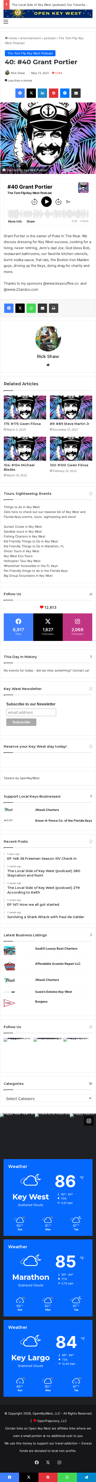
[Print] (53, 308)
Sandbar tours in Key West (23, 531)
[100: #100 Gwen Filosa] (71, 449)
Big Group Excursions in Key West (28, 575)
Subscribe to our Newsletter (30, 704)
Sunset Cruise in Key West (23, 526)
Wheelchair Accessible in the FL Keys (31, 566)
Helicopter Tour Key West (22, 561)
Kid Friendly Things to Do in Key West (31, 541)
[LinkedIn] (42, 93)
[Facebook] (20, 93)
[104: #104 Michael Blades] (25, 449)
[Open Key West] (48, 13)
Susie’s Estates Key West (53, 992)
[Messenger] (64, 93)
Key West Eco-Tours (18, 556)
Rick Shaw (18, 73)
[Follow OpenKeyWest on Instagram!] (88, 1120)
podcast (50, 38)
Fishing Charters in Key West (24, 536)
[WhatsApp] (31, 308)
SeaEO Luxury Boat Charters (56, 948)
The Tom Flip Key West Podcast (30, 53)
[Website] (48, 365)
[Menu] (5, 21)
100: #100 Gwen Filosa (69, 465)
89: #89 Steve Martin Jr (69, 424)
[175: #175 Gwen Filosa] (25, 408)
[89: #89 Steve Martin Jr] (71, 408)
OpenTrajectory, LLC (52, 1421)
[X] (31, 93)
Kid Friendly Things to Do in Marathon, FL (34, 546)
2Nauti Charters (47, 810)
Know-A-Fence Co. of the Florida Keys (63, 820)
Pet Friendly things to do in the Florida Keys (36, 571)
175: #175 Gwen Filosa (22, 424)
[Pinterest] (53, 93)
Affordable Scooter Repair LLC (58, 964)
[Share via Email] (76, 93)
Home (12, 38)
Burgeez (41, 1001)
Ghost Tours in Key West (21, 551)
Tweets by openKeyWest (22, 778)
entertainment (30, 38)
